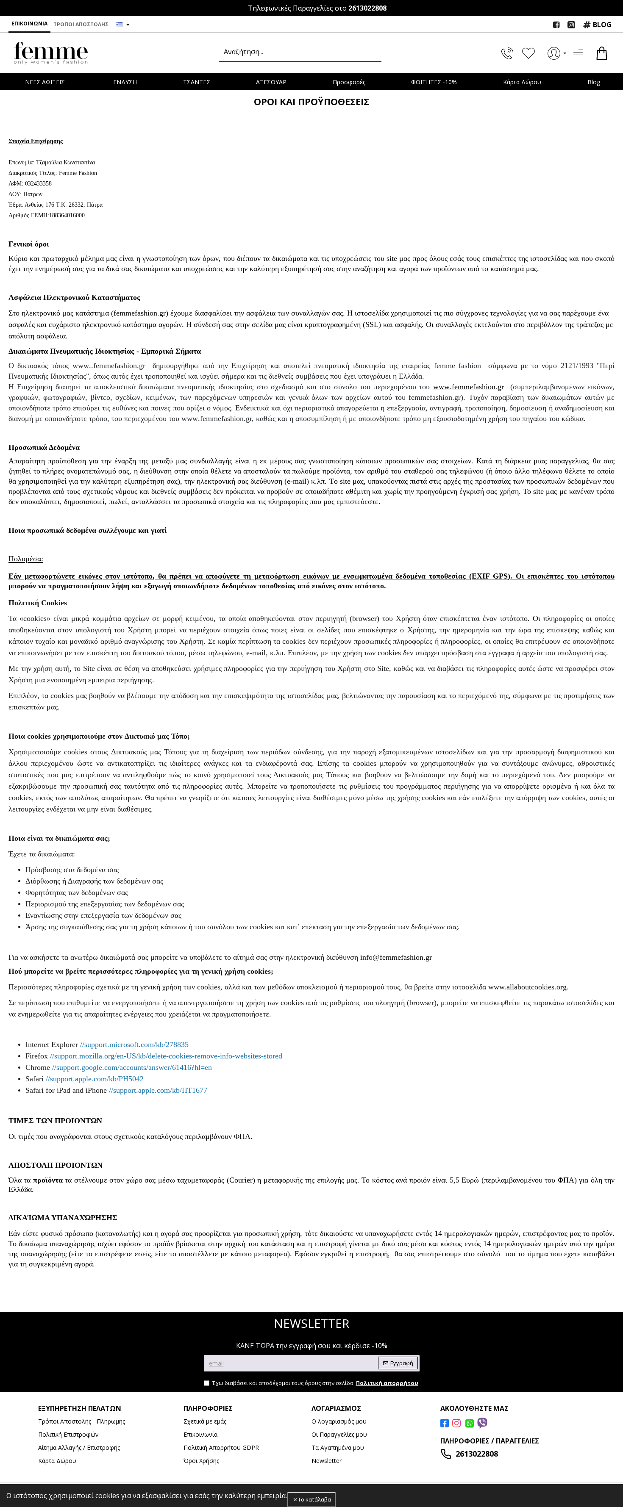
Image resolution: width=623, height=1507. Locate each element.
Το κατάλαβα (314, 1499)
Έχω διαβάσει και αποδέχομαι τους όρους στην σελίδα (315, 1383)
